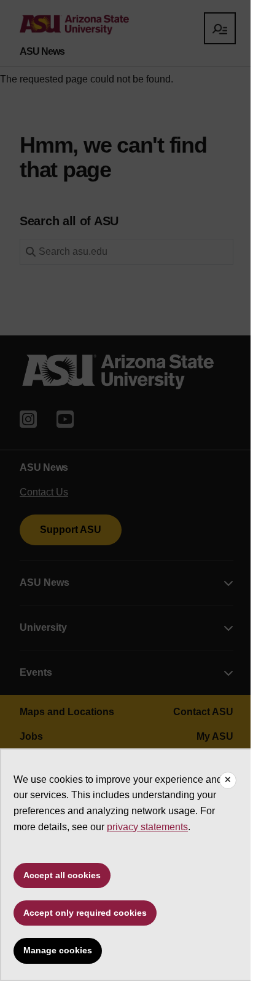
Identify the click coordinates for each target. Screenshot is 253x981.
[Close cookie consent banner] (227, 780)
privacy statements (147, 827)
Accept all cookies (62, 875)
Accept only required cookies (85, 913)
